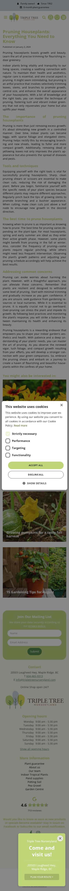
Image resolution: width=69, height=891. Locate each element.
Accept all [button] (36, 465)
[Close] (60, 838)
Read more (20, 425)
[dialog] (34, 445)
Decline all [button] (35, 474)
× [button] (61, 405)
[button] (34, 483)
